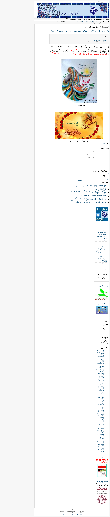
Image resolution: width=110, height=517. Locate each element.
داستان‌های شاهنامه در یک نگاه (100, 399)
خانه (105, 228)
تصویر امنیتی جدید (104, 175)
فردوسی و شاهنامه (102, 236)
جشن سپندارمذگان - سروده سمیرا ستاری (95, 199)
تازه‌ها (105, 240)
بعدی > (103, 144)
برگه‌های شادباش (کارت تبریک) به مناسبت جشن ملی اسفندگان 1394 (89, 198)
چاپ (105, 36)
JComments (79, 180)
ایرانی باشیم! (103, 188)
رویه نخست (97, 21)
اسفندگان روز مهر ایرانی (75, 21)
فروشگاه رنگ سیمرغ (103, 303)
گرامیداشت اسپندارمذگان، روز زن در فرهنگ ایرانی (93, 195)
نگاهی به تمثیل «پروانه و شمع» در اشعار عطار (100, 403)
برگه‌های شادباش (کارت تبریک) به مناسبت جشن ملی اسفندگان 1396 (79, 31)
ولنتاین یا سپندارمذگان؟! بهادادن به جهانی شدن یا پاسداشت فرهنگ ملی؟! (88, 186)
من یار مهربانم (104, 457)
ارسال (107, 179)
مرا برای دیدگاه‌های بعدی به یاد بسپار (99, 171)
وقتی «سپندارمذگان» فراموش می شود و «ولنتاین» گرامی (91, 193)
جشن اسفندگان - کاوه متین (99, 189)
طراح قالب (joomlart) (68, 514)
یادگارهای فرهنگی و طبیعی (102, 260)
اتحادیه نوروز (103, 255)
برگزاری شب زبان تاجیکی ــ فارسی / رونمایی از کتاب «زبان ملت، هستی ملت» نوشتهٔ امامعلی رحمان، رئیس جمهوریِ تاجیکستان (99, 425)
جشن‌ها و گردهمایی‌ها (87, 21)
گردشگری (104, 242)
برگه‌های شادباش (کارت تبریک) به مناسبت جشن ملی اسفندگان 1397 (89, 202)
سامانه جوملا (79, 514)
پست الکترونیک (105, 37)
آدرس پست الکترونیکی (88, 154)
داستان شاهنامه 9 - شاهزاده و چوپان (100, 352)
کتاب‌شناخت (103, 246)
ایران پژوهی (104, 230)
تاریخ (105, 238)
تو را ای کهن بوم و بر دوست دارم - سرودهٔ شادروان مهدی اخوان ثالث (100, 370)
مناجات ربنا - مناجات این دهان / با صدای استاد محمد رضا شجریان (100, 435)
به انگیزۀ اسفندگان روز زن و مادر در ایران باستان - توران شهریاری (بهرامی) (87, 191)
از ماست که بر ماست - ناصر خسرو (100, 382)
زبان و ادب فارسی (102, 232)
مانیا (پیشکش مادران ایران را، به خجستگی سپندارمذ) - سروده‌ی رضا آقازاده (87, 200)
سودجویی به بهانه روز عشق (99, 196)
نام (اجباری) (91, 152)
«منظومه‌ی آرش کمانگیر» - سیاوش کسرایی (100, 356)
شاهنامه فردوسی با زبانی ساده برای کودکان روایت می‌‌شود (100, 448)
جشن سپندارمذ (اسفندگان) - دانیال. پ (96, 185)
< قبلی (103, 143)
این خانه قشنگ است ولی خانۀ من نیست (100, 389)
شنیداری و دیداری (102, 258)
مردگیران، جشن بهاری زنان (99, 192)
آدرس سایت (91, 157)
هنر (106, 244)
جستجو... (106, 267)
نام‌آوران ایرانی (103, 234)
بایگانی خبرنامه (103, 263)
